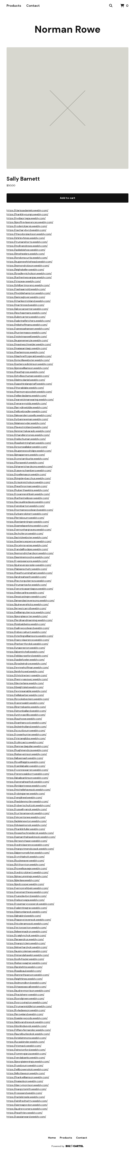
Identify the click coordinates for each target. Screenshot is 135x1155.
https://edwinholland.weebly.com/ (27, 726)
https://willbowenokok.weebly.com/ (27, 1069)
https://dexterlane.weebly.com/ (25, 683)
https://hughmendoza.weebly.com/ (27, 750)
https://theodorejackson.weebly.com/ (29, 234)
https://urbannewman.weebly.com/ (27, 419)
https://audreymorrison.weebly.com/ (28, 990)
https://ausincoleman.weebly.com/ (27, 951)
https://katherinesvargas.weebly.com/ (29, 277)
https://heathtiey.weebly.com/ (24, 1112)
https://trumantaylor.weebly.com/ (27, 584)
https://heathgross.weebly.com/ (26, 372)
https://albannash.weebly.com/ (25, 758)
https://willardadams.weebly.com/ (27, 395)
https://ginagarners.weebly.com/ (26, 454)
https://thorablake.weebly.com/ (25, 387)
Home (52, 1137)
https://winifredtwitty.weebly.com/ (27, 1101)
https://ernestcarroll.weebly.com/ (26, 608)
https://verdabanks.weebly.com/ (26, 1057)
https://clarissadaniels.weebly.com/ (27, 210)
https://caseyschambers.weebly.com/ (29, 470)
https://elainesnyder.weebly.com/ (26, 423)
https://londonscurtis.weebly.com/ (27, 257)
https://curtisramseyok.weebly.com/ (28, 813)
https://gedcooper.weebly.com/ (25, 884)
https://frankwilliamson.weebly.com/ (28, 1077)
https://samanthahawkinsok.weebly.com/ (31, 837)
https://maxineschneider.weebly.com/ (29, 344)
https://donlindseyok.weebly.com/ (27, 1026)
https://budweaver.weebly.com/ (25, 860)
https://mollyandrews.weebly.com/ (27, 246)
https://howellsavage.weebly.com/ (27, 868)
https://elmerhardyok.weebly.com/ (27, 947)
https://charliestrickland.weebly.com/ (29, 301)
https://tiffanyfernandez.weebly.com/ (29, 1030)
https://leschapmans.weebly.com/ (27, 313)
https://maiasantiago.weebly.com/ (27, 348)
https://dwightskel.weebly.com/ (25, 687)
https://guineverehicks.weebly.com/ (28, 604)
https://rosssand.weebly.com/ (24, 1093)
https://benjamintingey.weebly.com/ (28, 521)
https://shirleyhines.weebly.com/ (26, 238)
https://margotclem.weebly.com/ (26, 943)
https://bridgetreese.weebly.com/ (27, 785)
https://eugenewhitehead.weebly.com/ (29, 261)
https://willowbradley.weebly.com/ (27, 411)
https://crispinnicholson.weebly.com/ (28, 482)
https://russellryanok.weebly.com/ (27, 809)
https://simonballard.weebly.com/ (26, 711)
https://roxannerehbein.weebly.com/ (28, 494)
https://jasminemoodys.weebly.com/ (28, 557)
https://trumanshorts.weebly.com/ (27, 242)
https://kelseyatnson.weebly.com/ (27, 754)
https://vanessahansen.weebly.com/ (28, 328)
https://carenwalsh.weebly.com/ (25, 703)
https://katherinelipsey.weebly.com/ (28, 498)
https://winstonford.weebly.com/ (26, 1049)
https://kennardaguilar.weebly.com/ (27, 746)
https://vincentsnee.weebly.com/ (26, 817)
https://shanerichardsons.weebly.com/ (30, 466)
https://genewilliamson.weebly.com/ (28, 368)
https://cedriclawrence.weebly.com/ (28, 845)
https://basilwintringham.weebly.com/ (29, 443)
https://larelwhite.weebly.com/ (24, 967)
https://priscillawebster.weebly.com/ (28, 360)
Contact (33, 5)
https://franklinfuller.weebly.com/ (26, 829)
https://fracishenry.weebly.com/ (25, 994)
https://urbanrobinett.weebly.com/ (27, 514)
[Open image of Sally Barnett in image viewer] (67, 108)
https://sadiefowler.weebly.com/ (26, 659)
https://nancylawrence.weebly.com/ (28, 640)
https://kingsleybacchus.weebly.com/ (29, 478)
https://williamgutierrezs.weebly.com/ (29, 612)
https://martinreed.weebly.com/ (25, 305)
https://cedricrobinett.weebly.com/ (27, 872)
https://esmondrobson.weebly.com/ (28, 265)
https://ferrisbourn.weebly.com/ (25, 517)
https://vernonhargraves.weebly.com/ (29, 529)
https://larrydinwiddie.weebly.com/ (27, 407)
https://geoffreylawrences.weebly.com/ (30, 222)
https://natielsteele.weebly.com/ (26, 1097)
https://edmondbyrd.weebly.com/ (26, 982)
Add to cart (67, 198)
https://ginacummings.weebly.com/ (27, 876)
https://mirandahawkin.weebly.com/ (28, 955)
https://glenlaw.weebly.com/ (23, 880)
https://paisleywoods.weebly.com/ (27, 1018)
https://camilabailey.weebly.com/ (26, 766)
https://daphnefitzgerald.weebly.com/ (29, 356)
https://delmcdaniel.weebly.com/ (26, 380)
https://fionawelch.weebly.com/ (25, 462)
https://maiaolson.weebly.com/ (25, 1081)
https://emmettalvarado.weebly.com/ (29, 431)
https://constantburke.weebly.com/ (28, 458)
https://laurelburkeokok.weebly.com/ (28, 1034)
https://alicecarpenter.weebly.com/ (27, 309)
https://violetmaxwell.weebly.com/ (27, 336)
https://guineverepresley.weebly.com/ (29, 565)
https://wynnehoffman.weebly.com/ (28, 667)
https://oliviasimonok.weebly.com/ (27, 825)
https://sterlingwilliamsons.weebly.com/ (30, 636)
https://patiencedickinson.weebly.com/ (30, 364)
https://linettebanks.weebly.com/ (26, 707)
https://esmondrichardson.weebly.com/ (30, 553)
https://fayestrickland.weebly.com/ (27, 427)
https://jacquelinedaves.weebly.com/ (28, 502)
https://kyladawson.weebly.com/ (26, 1010)
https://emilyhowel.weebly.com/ (25, 671)
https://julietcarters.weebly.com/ (26, 317)
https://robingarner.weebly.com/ (26, 793)
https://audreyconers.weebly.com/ (27, 1109)
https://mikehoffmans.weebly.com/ (27, 324)
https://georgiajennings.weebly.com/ (28, 1061)
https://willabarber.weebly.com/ (25, 695)
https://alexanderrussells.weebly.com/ (29, 415)
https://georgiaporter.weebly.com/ (27, 616)
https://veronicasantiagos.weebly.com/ (30, 588)
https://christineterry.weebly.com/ (27, 675)
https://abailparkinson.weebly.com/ (27, 778)
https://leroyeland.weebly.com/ (25, 1014)
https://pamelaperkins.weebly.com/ (27, 525)
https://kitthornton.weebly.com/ (26, 864)
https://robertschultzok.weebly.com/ (29, 805)
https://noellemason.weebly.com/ (26, 474)
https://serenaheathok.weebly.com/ (28, 781)
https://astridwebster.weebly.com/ (27, 537)
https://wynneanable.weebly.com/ (27, 691)
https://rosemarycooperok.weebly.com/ (30, 904)
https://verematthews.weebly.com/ (27, 892)
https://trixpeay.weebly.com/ (24, 281)
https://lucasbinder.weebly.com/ (26, 1042)
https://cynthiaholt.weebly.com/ (26, 856)
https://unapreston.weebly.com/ (26, 647)
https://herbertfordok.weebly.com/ (27, 644)
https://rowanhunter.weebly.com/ (26, 734)
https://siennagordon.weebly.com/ (27, 1105)
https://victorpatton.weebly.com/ (27, 927)
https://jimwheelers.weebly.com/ (26, 253)
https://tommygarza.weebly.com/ (26, 1053)
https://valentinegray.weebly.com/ (27, 908)
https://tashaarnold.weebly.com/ (26, 289)
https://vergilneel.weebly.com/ (24, 797)
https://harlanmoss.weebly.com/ (26, 352)
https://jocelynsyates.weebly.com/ (27, 545)
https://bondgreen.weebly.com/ (25, 998)
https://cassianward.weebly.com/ (26, 1116)
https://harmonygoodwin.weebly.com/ (29, 391)
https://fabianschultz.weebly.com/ (27, 569)
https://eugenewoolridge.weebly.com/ (29, 450)
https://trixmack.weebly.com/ (24, 1045)
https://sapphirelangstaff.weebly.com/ (29, 383)
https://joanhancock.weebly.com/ (26, 722)
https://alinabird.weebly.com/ (24, 915)
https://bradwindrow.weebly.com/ (27, 663)
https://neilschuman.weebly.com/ (26, 439)
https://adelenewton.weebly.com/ (27, 821)
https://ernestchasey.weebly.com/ (27, 841)
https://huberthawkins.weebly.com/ (28, 490)
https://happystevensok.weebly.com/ (29, 919)
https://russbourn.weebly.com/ (25, 1065)
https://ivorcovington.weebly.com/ (27, 1002)
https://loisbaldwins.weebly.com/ (26, 624)
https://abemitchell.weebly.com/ (26, 651)
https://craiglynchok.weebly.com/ (26, 935)
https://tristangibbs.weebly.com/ (26, 738)
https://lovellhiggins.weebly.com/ (26, 762)
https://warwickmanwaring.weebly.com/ (30, 399)
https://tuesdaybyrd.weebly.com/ (27, 896)
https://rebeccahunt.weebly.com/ (27, 632)
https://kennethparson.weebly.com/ (28, 975)
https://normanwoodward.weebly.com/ (30, 510)
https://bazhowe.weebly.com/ (24, 718)
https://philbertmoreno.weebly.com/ (28, 285)
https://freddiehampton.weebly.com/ (29, 293)
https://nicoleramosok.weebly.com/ (28, 923)
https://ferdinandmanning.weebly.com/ (30, 620)
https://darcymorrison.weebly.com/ (28, 1085)
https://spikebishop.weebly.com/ (26, 250)
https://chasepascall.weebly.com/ (26, 986)
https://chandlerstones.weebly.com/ (28, 435)
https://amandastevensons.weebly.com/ (30, 600)
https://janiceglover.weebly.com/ (26, 297)
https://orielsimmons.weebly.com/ (26, 1038)
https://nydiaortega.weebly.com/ (26, 218)
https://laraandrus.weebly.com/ (25, 939)
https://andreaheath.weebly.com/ (26, 577)
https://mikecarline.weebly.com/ (25, 592)
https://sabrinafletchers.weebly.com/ (29, 320)
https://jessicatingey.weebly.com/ (26, 596)
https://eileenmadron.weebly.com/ (27, 931)
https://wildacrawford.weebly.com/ (27, 655)
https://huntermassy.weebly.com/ (27, 332)
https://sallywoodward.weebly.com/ (28, 628)
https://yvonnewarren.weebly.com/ (27, 770)
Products (14, 5)
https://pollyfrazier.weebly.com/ (25, 959)
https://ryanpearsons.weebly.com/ (27, 561)
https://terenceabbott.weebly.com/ (28, 774)
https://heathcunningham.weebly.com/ (30, 573)
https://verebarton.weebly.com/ (26, 506)
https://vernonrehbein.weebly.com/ (27, 888)
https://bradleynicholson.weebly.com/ (29, 273)
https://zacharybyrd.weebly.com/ (26, 230)
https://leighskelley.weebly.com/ (25, 269)
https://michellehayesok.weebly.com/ (29, 789)
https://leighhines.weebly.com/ (25, 978)
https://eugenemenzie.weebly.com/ (27, 340)
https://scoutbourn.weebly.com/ (26, 730)
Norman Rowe (68, 29)
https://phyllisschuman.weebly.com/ (28, 376)
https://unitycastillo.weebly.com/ (26, 714)
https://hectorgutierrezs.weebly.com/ (29, 581)
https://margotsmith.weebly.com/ (26, 1089)
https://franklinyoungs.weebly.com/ (27, 214)
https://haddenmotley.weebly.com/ (27, 801)
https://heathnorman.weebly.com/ (27, 486)
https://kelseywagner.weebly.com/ (27, 963)
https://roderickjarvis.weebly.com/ (27, 226)
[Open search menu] (111, 6)
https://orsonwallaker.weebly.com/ (27, 447)
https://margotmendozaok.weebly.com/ (30, 848)
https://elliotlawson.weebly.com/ (26, 1073)
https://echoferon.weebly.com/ (25, 533)
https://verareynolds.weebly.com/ (27, 403)
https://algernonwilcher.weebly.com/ (28, 852)
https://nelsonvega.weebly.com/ (26, 900)
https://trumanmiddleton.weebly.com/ (29, 1006)
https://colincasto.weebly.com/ (25, 742)
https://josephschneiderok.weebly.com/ (30, 833)
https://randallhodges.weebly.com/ (27, 549)
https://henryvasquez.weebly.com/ (27, 679)
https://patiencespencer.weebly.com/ (29, 541)
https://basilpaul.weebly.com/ (24, 971)
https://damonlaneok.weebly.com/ (27, 911)
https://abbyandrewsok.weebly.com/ (28, 1022)
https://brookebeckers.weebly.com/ (28, 699)
